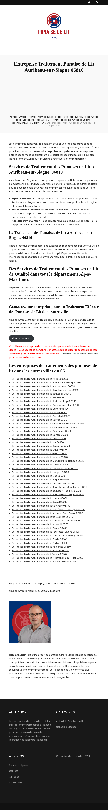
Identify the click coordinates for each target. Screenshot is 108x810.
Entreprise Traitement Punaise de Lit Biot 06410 (38, 397)
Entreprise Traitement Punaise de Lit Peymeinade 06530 (43, 483)
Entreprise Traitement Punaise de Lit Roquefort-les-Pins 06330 (46, 490)
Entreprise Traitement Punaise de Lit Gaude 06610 (39, 449)
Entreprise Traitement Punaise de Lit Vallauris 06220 (40, 550)
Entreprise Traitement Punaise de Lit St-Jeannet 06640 (42, 517)
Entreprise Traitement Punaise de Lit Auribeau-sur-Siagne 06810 (47, 382)
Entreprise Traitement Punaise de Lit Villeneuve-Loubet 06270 (46, 561)
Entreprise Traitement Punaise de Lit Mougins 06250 (40, 472)
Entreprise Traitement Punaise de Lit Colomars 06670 (41, 431)
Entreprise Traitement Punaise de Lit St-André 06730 (41, 505)
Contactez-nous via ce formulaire (79, 353)
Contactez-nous (21, 338)
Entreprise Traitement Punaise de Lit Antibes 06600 (40, 379)
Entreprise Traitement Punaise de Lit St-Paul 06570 (40, 524)
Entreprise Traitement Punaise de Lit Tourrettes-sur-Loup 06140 (47, 535)
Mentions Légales (18, 765)
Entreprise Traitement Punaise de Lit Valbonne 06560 (41, 546)
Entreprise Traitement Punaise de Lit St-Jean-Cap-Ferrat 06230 (47, 513)
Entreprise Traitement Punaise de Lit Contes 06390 (40, 435)
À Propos (14, 776)
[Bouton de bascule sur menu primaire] (54, 52)
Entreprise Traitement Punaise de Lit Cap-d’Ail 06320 (41, 416)
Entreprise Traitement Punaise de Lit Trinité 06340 (39, 539)
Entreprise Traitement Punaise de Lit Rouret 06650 (40, 498)
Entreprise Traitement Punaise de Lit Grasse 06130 (39, 453)
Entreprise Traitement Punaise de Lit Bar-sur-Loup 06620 (43, 386)
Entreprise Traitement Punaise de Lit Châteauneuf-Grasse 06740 (48, 423)
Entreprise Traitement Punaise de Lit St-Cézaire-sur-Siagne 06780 (48, 509)
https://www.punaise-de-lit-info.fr (56, 583)
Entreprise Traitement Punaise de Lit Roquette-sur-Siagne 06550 (48, 494)
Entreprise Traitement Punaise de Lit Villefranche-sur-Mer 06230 (47, 558)
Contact (13, 771)
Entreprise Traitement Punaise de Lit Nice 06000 (38, 476)
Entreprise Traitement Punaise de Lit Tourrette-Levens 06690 (46, 531)
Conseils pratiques (66, 727)
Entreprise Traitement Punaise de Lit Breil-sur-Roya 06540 (44, 401)
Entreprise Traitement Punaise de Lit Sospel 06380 (39, 502)
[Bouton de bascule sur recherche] (97, 3)
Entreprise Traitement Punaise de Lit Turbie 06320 (39, 543)
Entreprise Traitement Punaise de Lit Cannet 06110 (39, 412)
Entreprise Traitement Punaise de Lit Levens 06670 (40, 457)
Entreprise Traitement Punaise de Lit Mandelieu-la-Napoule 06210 (48, 461)
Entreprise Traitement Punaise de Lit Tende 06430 (39, 528)
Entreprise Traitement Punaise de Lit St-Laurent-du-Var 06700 (46, 520)
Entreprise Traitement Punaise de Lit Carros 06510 (39, 420)
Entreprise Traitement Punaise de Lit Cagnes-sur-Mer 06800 (45, 405)
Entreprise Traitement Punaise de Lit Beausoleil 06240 (41, 393)
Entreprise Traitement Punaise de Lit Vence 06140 (39, 554)
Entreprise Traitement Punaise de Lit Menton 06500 (40, 464)
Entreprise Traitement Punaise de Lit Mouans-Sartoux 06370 (45, 468)
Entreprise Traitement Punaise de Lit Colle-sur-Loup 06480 (44, 427)
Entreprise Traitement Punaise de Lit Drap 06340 (39, 438)
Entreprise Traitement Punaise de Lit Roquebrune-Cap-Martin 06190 (49, 487)
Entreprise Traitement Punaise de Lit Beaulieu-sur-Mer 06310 (45, 390)
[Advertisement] (54, 94)
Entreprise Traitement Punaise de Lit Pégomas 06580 (41, 479)
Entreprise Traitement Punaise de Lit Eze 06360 (38, 442)
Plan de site (15, 782)
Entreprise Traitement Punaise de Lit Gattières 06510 (41, 446)
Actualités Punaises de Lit (70, 721)
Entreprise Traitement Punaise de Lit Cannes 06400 (40, 408)
